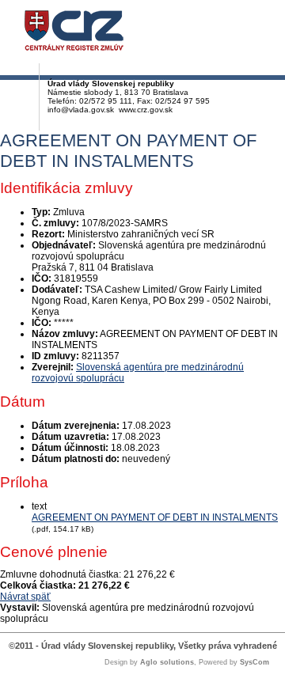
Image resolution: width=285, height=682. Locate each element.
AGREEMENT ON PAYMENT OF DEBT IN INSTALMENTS (155, 517)
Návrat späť (25, 596)
